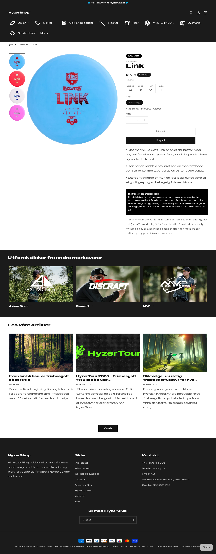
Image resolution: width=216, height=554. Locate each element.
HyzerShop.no (29, 546)
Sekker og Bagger (87, 474)
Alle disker (81, 463)
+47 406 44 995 (153, 463)
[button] (191, 12)
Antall (128, 114)
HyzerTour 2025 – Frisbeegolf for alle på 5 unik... (106, 378)
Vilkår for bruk (119, 546)
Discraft (83, 306)
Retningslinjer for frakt (142, 546)
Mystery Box (83, 485)
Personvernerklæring (98, 546)
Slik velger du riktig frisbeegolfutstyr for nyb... (170, 378)
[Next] (113, 99)
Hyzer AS (148, 474)
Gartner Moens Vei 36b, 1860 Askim (166, 479)
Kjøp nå (160, 140)
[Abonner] (132, 520)
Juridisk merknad (191, 546)
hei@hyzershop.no (154, 468)
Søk (77, 501)
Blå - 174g (136, 103)
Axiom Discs (18, 306)
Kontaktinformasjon (168, 546)
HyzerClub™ (83, 490)
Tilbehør (80, 479)
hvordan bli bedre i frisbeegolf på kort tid (39, 378)
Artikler (80, 496)
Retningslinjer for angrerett (69, 546)
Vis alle (108, 428)
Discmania (23, 45)
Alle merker (82, 468)
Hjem (10, 45)
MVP (147, 306)
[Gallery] (63, 99)
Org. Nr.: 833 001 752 (156, 485)
